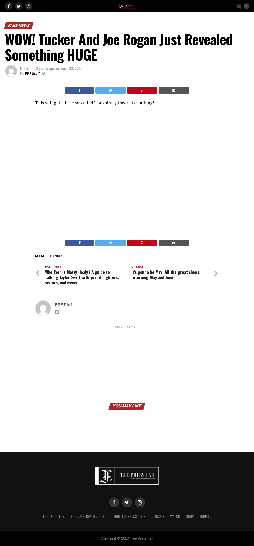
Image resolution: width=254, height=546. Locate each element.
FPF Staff (32, 74)
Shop (190, 516)
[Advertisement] (127, 364)
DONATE (205, 516)
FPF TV (48, 516)
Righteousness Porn (129, 516)
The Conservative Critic (88, 516)
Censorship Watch (165, 516)
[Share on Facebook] (79, 90)
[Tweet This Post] (110, 90)
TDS (61, 516)
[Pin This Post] (142, 90)
